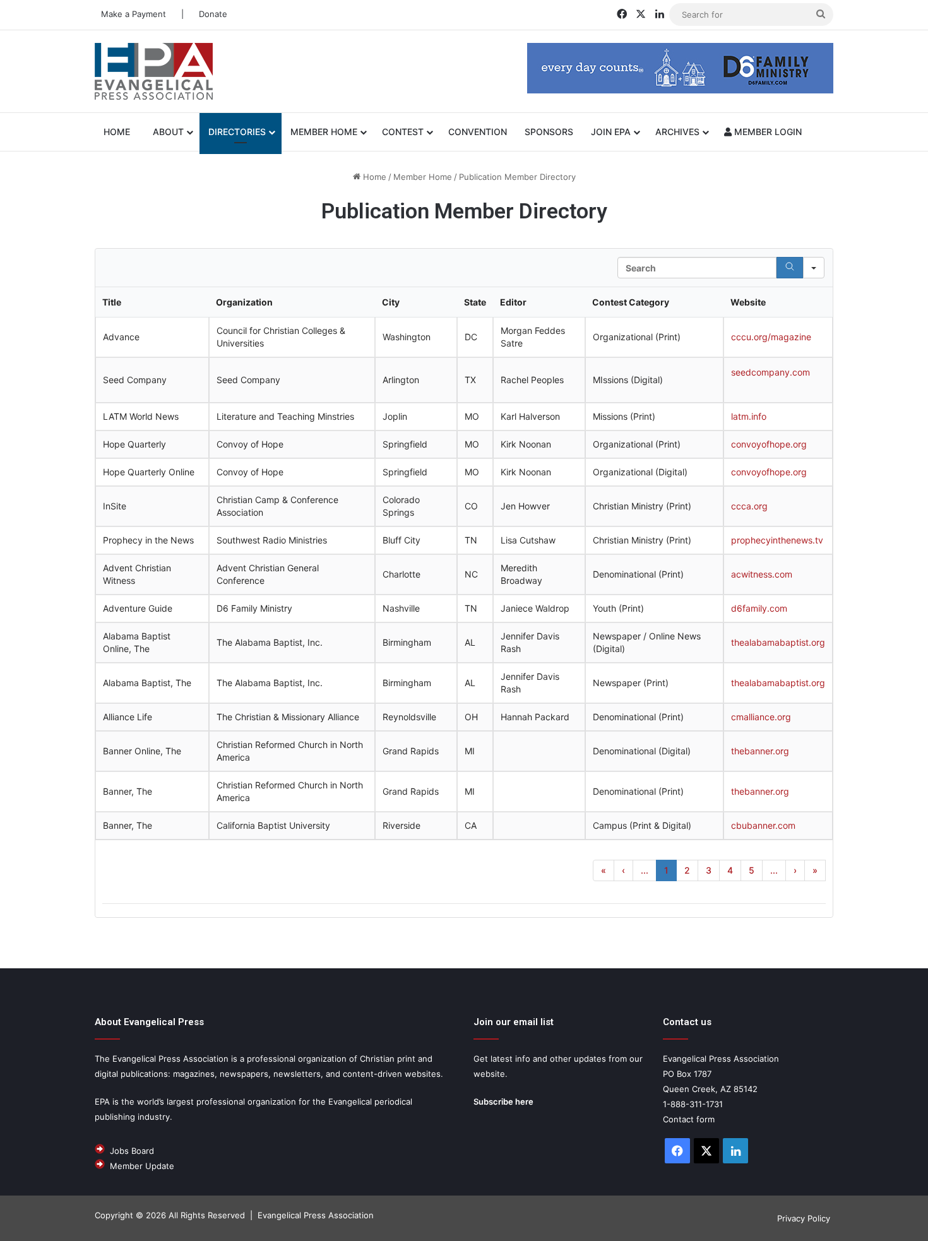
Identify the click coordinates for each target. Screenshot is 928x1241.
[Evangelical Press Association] (154, 71)
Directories (237, 131)
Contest (403, 131)
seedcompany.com (770, 372)
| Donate (203, 14)
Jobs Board (132, 1151)
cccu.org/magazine (771, 336)
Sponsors (549, 131)
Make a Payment (133, 14)
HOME (119, 131)
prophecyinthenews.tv (777, 540)
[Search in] (813, 267)
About (168, 131)
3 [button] (708, 870)
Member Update (142, 1166)
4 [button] (730, 870)
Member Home (323, 131)
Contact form (689, 1119)
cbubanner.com (763, 825)
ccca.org (749, 506)
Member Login (767, 131)
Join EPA (611, 131)
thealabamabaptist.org (778, 642)
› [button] (795, 870)
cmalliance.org (761, 716)
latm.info (748, 416)
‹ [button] (623, 870)
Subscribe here (503, 1101)
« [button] (603, 870)
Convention (477, 131)
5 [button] (751, 870)
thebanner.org (760, 750)
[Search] (789, 267)
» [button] (815, 870)
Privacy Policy (803, 1218)
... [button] (644, 870)
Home (373, 177)
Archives (677, 131)
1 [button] (666, 870)
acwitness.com (761, 574)
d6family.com (759, 608)
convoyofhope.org (769, 444)
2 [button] (687, 870)
